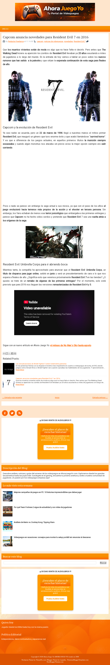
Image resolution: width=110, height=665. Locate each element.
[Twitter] (12, 415)
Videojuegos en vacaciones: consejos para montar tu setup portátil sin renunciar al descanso (52, 537)
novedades (68, 41)
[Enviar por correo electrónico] (4, 353)
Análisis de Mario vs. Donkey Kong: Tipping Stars (34, 522)
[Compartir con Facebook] (12, 353)
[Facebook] (4, 415)
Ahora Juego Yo (49, 657)
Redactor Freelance (16, 41)
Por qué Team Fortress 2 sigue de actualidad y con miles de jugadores (43, 507)
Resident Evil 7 (80, 41)
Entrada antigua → (100, 397)
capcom (40, 41)
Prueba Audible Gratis (55, 448)
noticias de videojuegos (53, 41)
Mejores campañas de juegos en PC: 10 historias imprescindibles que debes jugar (48, 492)
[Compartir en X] (9, 353)
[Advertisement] (54, 177)
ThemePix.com (41, 660)
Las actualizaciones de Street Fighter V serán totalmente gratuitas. (41, 364)
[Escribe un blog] (6, 353)
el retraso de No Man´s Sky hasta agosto (70, 345)
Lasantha (63, 660)
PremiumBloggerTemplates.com (78, 660)
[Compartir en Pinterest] (15, 353)
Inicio (5, 29)
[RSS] (19, 415)
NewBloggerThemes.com (55, 662)
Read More (20, 370)
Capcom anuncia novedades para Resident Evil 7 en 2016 (46, 37)
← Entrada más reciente (12, 397)
